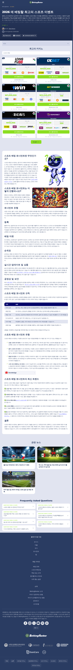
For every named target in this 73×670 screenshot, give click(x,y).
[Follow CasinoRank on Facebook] (25, 623)
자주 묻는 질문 (36, 579)
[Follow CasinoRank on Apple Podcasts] (47, 623)
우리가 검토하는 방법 (36, 594)
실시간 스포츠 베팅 (21, 400)
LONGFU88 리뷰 (19, 79)
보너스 (36, 542)
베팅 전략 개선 (53, 256)
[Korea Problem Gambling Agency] (48, 645)
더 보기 (35, 142)
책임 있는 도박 (36, 573)
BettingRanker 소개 (36, 591)
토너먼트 (36, 551)
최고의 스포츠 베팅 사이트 (32, 284)
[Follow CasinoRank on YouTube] (38, 623)
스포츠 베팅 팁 (36, 570)
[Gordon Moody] (62, 645)
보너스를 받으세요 (18, 76)
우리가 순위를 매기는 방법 (36, 598)
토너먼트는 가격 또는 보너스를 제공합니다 (29, 272)
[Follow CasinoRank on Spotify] (42, 623)
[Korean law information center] (33, 645)
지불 (36, 545)
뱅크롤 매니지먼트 (36, 576)
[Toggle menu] (3, 2)
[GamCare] (32, 652)
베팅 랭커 (10, 282)
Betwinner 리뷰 (53, 107)
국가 (36, 548)
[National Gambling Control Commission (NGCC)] (14, 645)
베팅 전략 (36, 567)
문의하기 (36, 601)
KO (35, 628)
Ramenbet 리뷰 (53, 135)
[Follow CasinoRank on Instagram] (30, 623)
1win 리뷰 (19, 107)
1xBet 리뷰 (53, 79)
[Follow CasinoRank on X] (34, 623)
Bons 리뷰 (19, 135)
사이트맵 (36, 604)
